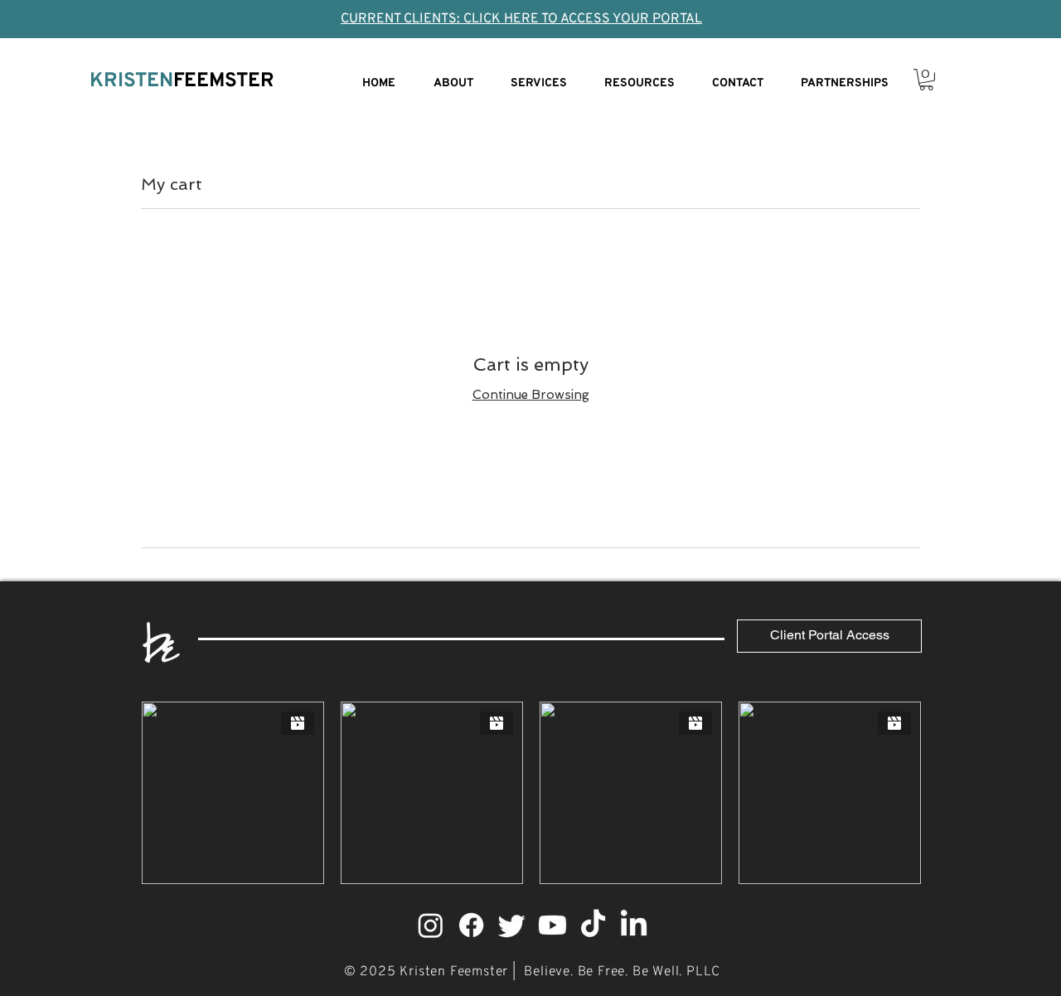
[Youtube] (552, 925)
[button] (926, 79)
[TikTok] (593, 925)
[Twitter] (512, 925)
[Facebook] (471, 925)
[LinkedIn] (634, 925)
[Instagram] (430, 925)
